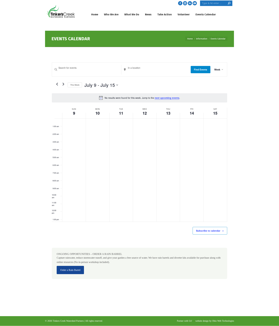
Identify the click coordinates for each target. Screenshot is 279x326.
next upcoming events (167, 97)
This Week (74, 84)
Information (201, 38)
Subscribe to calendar (208, 230)
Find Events (200, 69)
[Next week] (63, 84)
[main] (139, 177)
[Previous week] (57, 84)
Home (190, 38)
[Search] (229, 3)
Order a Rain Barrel (70, 270)
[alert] (139, 97)
